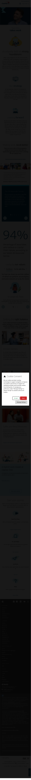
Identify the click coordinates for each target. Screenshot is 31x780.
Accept (16, 398)
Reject (23, 398)
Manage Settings (21, 402)
